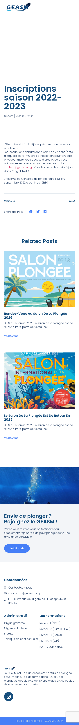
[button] (72, 7)
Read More (11, 336)
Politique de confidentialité (21, 639)
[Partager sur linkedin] (45, 212)
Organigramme (14, 623)
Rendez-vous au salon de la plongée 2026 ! (35, 315)
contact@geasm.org (18, 167)
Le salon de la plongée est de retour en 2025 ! (37, 417)
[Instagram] (8, 696)
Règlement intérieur (16, 628)
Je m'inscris (17, 548)
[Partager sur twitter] (38, 212)
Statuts (8, 633)
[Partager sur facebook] (31, 212)
